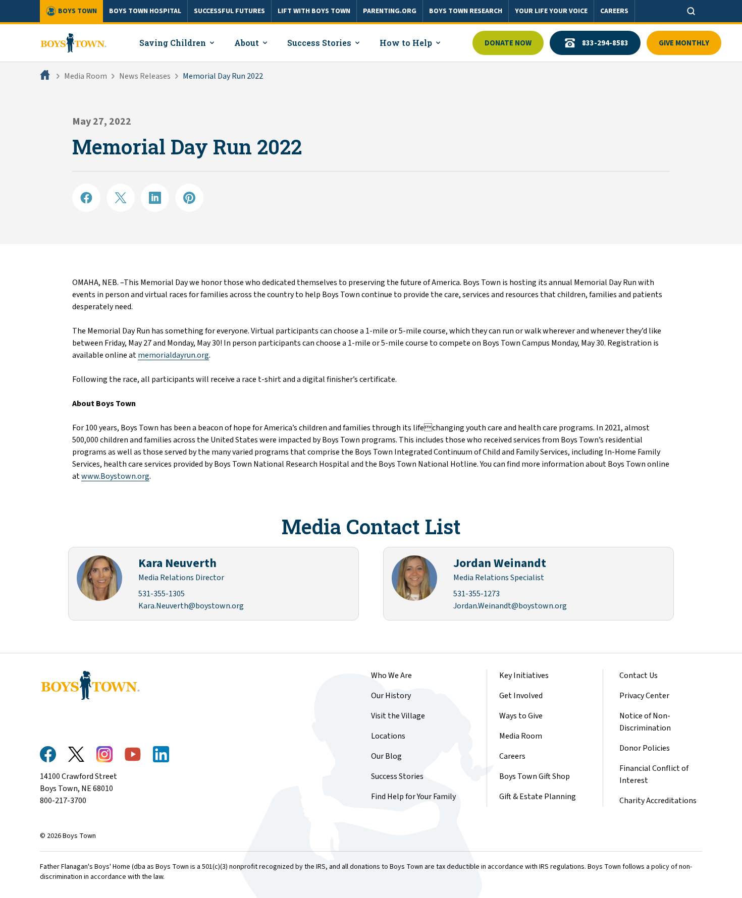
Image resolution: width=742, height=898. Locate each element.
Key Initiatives (524, 675)
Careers (512, 756)
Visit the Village (398, 715)
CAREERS (614, 11)
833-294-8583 (605, 43)
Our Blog (386, 756)
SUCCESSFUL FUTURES (229, 11)
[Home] (46, 76)
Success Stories (397, 776)
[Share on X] (121, 198)
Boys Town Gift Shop (534, 776)
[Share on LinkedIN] (155, 198)
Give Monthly (684, 43)
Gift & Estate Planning (537, 796)
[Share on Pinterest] (189, 198)
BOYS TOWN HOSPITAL (145, 11)
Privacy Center (644, 695)
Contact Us (638, 675)
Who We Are (391, 675)
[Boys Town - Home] (73, 42)
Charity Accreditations (658, 800)
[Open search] (691, 11)
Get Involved (521, 695)
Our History (391, 695)
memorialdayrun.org (173, 355)
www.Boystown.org (115, 476)
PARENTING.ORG (389, 11)
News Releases (145, 76)
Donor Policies (644, 748)
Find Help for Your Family (413, 796)
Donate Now (508, 43)
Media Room (85, 76)
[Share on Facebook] (86, 198)
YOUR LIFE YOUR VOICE (551, 11)
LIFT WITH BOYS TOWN (314, 11)
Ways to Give (521, 715)
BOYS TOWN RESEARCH (465, 11)
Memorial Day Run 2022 (223, 76)
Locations (388, 736)
